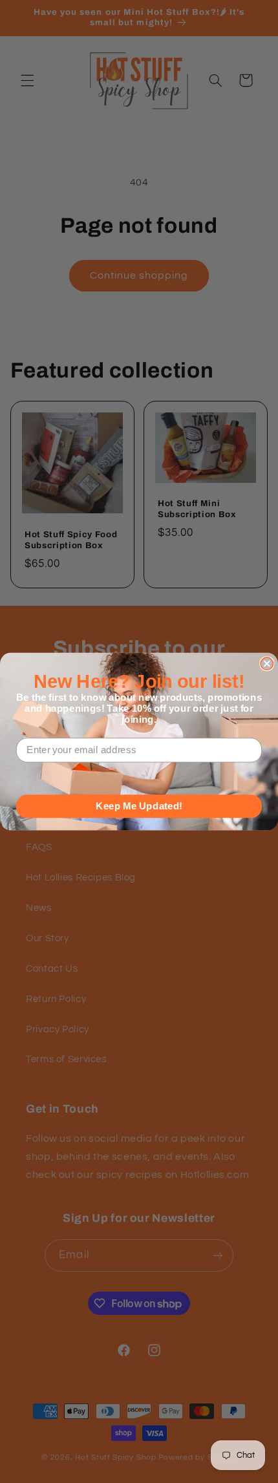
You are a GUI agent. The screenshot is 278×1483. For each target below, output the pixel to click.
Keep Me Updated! (139, 806)
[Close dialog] (267, 663)
